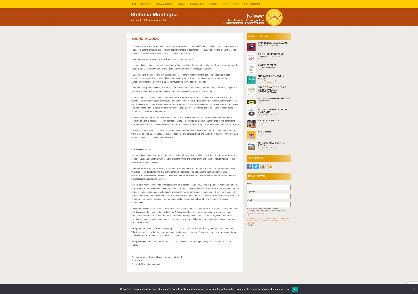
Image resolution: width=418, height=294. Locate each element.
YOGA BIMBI (264, 132)
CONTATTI (255, 4)
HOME (134, 4)
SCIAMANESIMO (164, 4)
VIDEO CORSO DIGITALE (268, 83)
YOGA (181, 4)
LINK (244, 4)
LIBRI (260, 47)
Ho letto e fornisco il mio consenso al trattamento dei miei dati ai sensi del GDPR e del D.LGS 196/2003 (268, 220)
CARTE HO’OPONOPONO (271, 54)
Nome (249, 183)
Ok (294, 289)
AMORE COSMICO (267, 65)
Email (249, 200)
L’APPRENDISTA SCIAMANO (272, 43)
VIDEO (236, 4)
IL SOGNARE (197, 4)
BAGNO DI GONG (145, 38)
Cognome (251, 191)
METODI (213, 4)
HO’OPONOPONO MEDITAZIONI (274, 98)
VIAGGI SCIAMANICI (268, 120)
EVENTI (226, 4)
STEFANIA (145, 4)
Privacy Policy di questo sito (259, 213)
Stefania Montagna (154, 14)
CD (259, 94)
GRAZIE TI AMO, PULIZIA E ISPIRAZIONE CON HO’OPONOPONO (272, 89)
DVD (259, 102)
